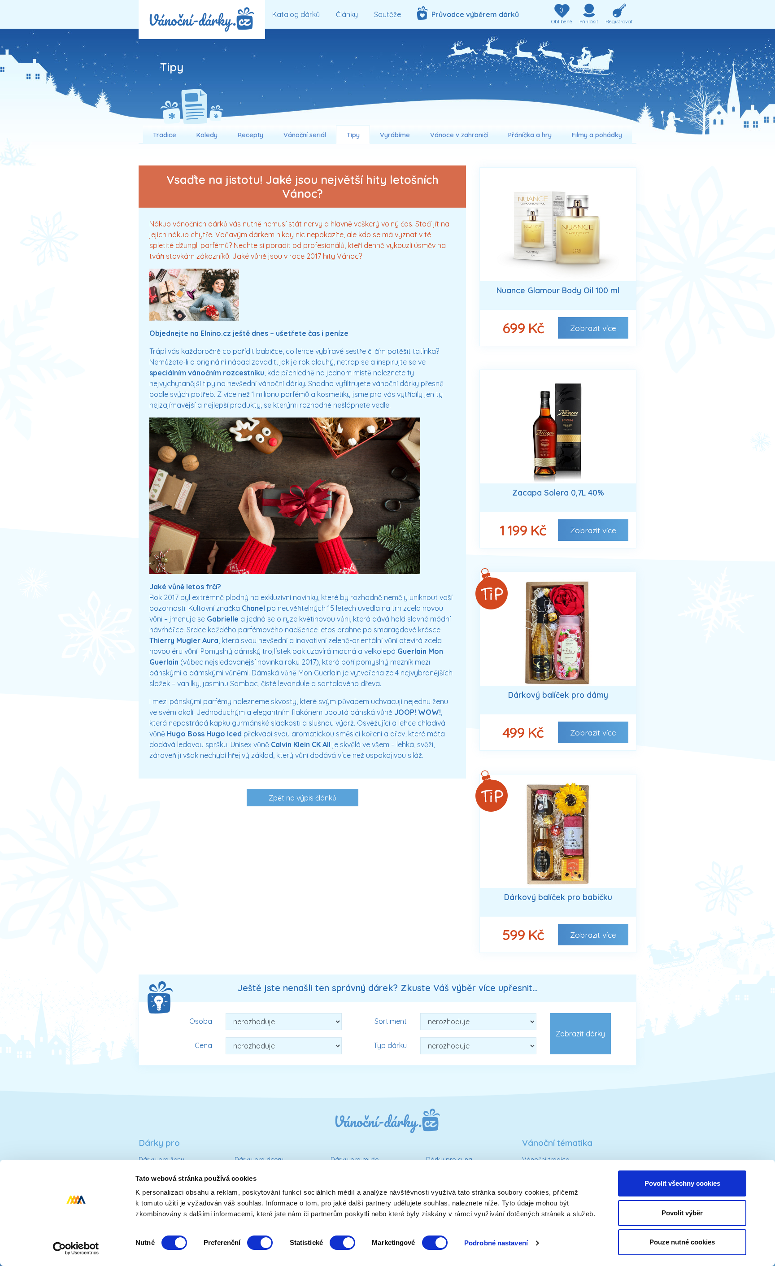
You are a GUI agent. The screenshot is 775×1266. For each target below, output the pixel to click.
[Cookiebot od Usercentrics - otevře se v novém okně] (76, 1248)
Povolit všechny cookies (682, 1183)
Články (347, 14)
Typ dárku (390, 1045)
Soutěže (387, 14)
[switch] (260, 1243)
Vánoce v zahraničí (459, 135)
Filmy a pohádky (597, 135)
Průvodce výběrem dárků (473, 14)
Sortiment (390, 1021)
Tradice (164, 135)
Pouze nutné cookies (682, 1242)
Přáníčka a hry (530, 135)
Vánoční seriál (304, 135)
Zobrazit (593, 328)
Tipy (353, 135)
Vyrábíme (395, 135)
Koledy (207, 135)
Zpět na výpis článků (302, 797)
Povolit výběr (682, 1213)
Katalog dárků (296, 14)
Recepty (250, 135)
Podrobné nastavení (496, 1243)
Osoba (200, 1021)
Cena (203, 1045)
